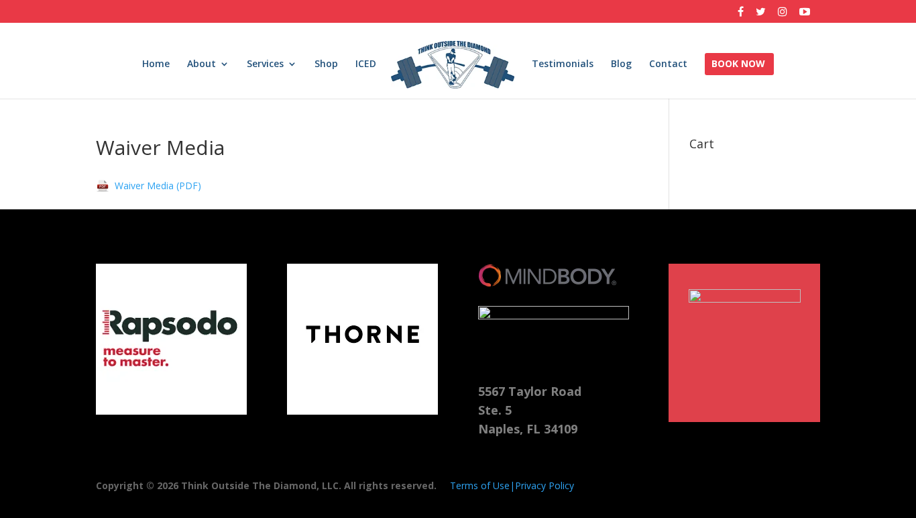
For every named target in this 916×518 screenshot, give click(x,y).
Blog (621, 64)
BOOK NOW (738, 64)
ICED (365, 64)
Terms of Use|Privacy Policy (512, 485)
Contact (668, 64)
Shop (326, 64)
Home (156, 64)
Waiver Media (144, 185)
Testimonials (562, 64)
